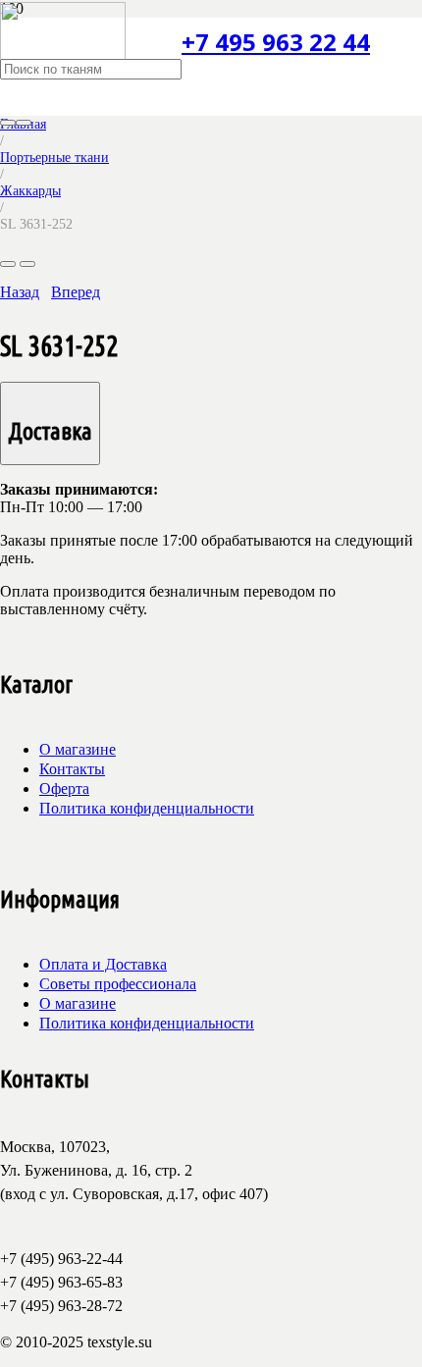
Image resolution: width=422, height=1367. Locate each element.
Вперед (75, 292)
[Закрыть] (23, 123)
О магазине (77, 749)
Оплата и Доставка (103, 964)
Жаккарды (30, 190)
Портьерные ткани (54, 157)
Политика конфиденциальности (146, 808)
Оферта (64, 788)
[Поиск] (8, 123)
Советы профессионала (117, 983)
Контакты (72, 769)
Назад (19, 292)
